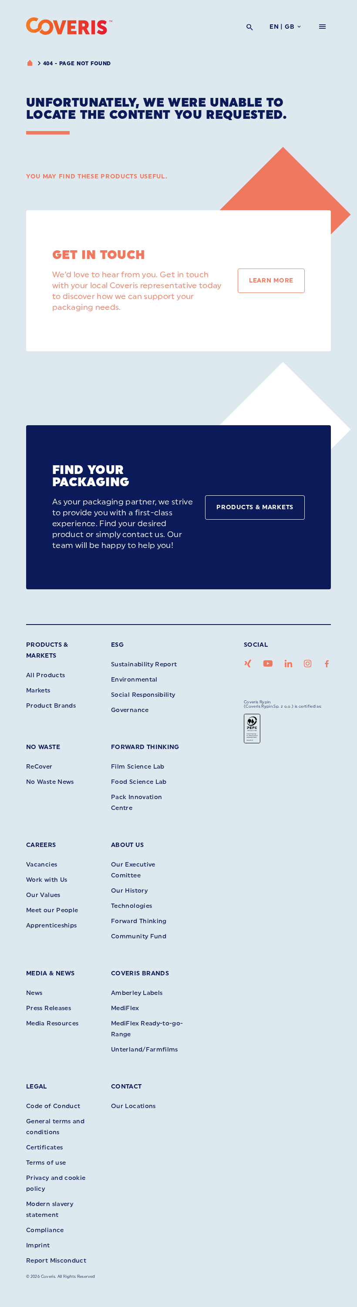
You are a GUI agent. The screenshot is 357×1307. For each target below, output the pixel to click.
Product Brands (51, 705)
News (34, 993)
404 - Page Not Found (77, 63)
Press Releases (48, 1008)
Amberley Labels (136, 993)
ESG (117, 644)
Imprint (38, 1245)
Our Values (43, 895)
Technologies (131, 906)
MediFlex (125, 1008)
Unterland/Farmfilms (144, 1049)
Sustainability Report (144, 664)
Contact (126, 1086)
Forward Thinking (145, 747)
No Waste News (50, 782)
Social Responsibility (143, 695)
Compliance (45, 1230)
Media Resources (52, 1023)
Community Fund (138, 936)
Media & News (50, 973)
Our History (129, 890)
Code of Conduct (53, 1106)
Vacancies (41, 864)
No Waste (43, 747)
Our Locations (133, 1106)
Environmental (134, 679)
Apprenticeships (51, 925)
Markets (38, 690)
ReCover (39, 766)
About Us (127, 845)
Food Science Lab (139, 782)
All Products (45, 675)
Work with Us (46, 880)
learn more (271, 280)
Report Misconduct (56, 1260)
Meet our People (52, 910)
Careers (41, 845)
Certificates (44, 1147)
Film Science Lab (138, 766)
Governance (130, 710)
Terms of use (46, 1162)
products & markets (254, 507)
